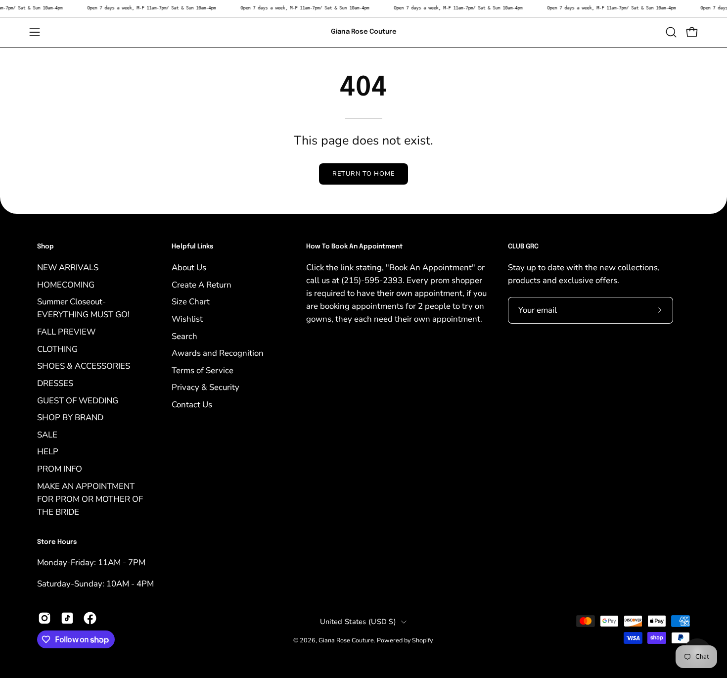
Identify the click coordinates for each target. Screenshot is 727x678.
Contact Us (192, 404)
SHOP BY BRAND (70, 417)
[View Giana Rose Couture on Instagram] (44, 618)
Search (184, 335)
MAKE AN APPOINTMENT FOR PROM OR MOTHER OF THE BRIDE (90, 498)
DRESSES (55, 382)
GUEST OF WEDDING (77, 400)
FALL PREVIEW (66, 332)
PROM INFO (59, 469)
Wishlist (187, 318)
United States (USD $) (358, 622)
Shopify (422, 640)
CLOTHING (57, 348)
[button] (671, 32)
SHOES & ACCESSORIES (83, 366)
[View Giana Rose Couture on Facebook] (90, 618)
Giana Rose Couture (364, 31)
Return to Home (363, 173)
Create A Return (201, 284)
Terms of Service (202, 370)
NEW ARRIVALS (67, 267)
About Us (189, 267)
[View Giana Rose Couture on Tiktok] (67, 618)
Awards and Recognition (218, 353)
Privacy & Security (205, 387)
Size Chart (191, 301)
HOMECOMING (65, 284)
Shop (45, 246)
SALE (47, 434)
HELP (47, 451)
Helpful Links (192, 246)
